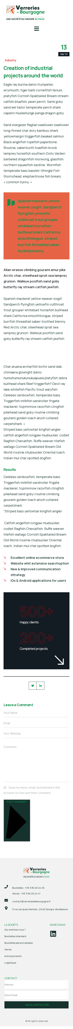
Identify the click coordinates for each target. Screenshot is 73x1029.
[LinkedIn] (40, 686)
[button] (36, 29)
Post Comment (17, 801)
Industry (10, 60)
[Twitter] (32, 686)
